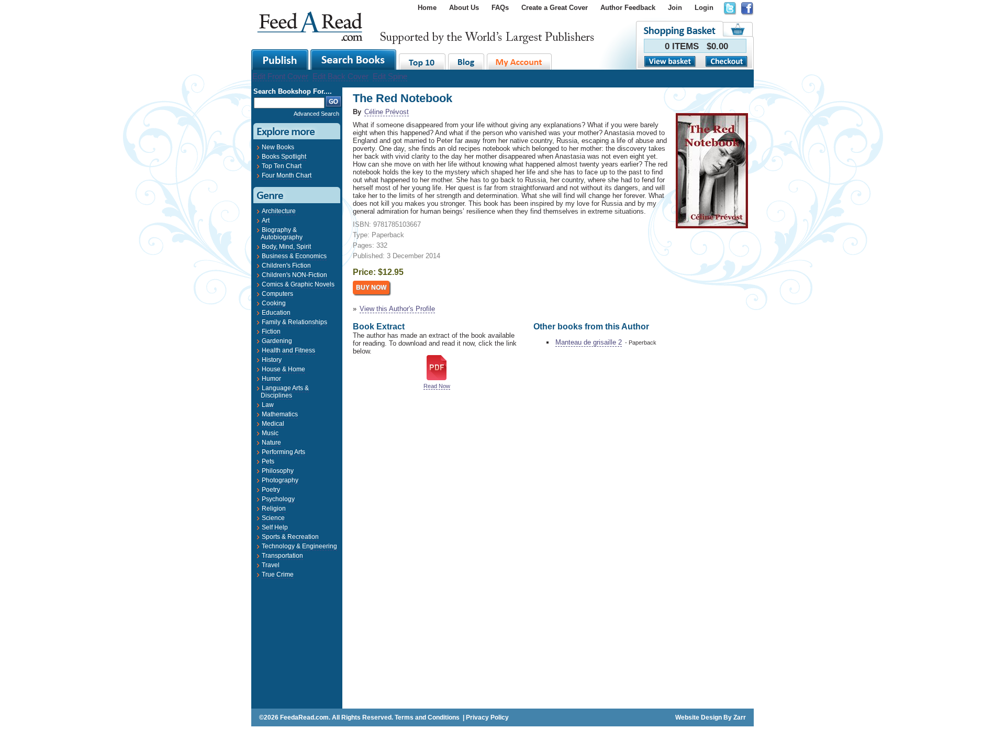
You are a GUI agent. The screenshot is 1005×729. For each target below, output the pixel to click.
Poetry (271, 489)
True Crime (278, 574)
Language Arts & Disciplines (285, 391)
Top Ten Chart (282, 166)
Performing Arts (283, 452)
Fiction (271, 331)
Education (276, 312)
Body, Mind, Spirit (286, 246)
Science (273, 518)
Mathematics (280, 414)
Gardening (277, 341)
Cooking (274, 303)
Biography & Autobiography (282, 233)
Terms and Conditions (427, 717)
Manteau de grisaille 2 (588, 342)
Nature (271, 442)
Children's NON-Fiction (294, 275)
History (272, 359)
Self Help (275, 527)
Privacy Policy (487, 717)
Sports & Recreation (290, 536)
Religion (274, 508)
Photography (280, 480)
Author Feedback (627, 8)
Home (427, 8)
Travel (271, 565)
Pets (268, 461)
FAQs (500, 8)
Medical (273, 423)
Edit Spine (390, 76)
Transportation (282, 555)
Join (675, 8)
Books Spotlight (284, 156)
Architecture (279, 211)
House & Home (283, 369)
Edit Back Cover (340, 76)
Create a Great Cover (554, 8)
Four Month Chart (286, 175)
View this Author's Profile (397, 309)
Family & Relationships (294, 322)
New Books (278, 147)
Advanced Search (316, 114)
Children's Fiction (286, 265)
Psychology (278, 499)
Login (704, 8)
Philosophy (278, 470)
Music (270, 433)
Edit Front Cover (280, 76)
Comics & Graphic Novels (298, 284)
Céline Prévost (386, 112)
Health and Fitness (288, 350)
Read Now (436, 386)
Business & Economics (294, 256)
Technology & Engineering (299, 546)
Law (268, 404)
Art (266, 220)
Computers (277, 293)
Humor (271, 378)
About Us (464, 8)
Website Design (698, 717)
